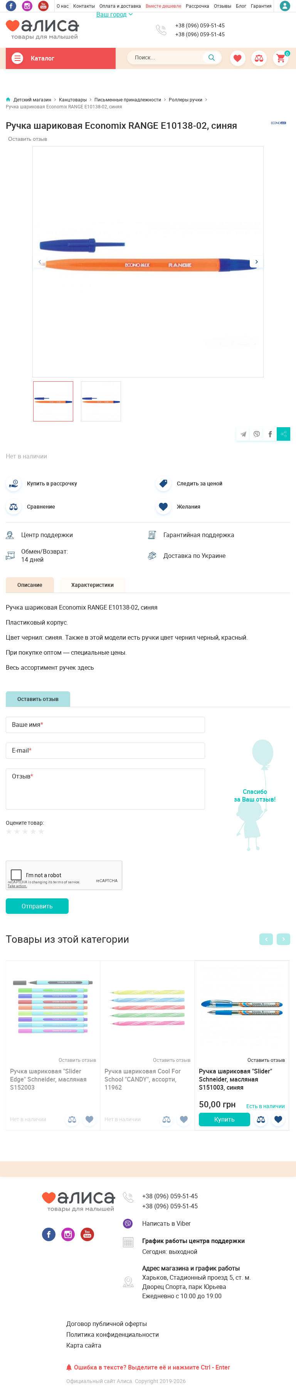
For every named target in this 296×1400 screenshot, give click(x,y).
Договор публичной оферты (106, 1323)
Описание (29, 584)
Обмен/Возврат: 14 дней (44, 556)
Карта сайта (83, 1345)
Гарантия (261, 6)
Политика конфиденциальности (112, 1334)
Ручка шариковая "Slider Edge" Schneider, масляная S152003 (48, 1079)
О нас (63, 6)
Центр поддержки (47, 535)
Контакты (84, 6)
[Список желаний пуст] (238, 58)
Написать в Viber (166, 1223)
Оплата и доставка (120, 6)
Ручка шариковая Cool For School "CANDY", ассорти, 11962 (142, 1079)
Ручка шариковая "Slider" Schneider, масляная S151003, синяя (235, 1079)
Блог (241, 6)
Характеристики (92, 584)
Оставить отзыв (27, 139)
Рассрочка (197, 6)
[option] (148, 262)
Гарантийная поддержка (198, 535)
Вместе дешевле (163, 6)
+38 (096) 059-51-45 (200, 25)
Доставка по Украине (194, 555)
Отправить (37, 906)
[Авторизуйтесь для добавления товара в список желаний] (89, 1119)
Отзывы (222, 6)
